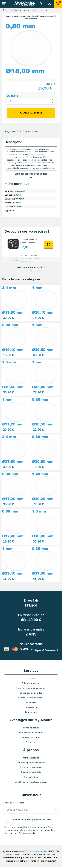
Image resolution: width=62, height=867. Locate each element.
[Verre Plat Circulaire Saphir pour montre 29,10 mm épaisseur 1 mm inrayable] (16, 560)
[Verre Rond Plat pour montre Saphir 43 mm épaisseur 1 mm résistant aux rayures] (45, 374)
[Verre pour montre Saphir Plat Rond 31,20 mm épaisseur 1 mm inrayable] (16, 411)
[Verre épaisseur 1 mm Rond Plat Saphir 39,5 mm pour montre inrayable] (45, 337)
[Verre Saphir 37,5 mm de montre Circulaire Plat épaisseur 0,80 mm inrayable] (45, 560)
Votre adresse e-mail (14, 803)
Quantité (12, 96)
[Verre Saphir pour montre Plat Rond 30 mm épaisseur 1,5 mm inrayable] (45, 523)
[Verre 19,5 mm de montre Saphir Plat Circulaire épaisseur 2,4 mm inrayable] (16, 300)
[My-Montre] (24, 3)
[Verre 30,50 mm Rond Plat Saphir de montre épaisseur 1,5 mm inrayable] (16, 374)
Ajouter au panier (31, 112)
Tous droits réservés (36, 851)
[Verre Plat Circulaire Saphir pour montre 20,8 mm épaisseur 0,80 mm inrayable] (45, 449)
